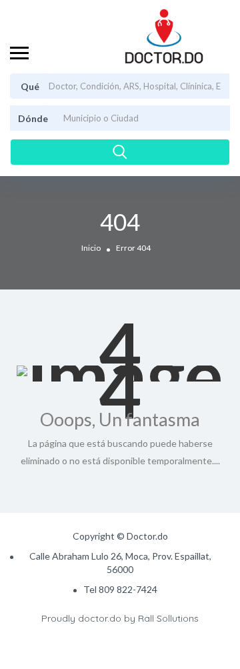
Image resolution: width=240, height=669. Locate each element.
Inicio (91, 248)
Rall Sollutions (168, 618)
